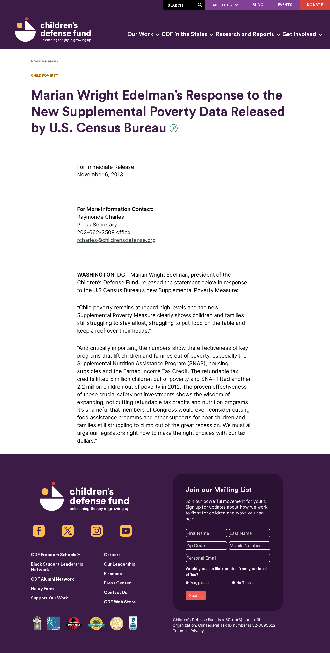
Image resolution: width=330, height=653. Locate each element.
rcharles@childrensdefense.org (116, 240)
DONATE (315, 5)
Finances (113, 573)
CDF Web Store (120, 602)
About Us (222, 5)
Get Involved (300, 34)
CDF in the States (185, 34)
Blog (258, 5)
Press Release (43, 61)
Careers (112, 554)
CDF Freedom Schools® (55, 554)
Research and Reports (245, 34)
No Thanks (245, 582)
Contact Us (115, 592)
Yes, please (199, 582)
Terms (178, 631)
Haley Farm (42, 588)
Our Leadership (119, 564)
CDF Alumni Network (52, 579)
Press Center (117, 583)
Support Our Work (49, 598)
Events (285, 5)
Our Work (141, 34)
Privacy (197, 631)
